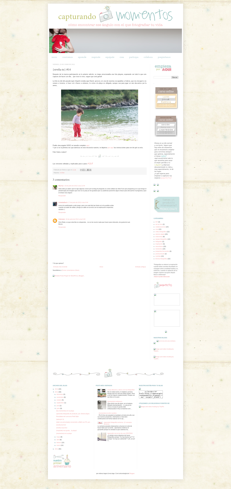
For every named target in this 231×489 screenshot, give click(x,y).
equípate (110, 57)
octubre (59, 400)
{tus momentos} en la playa (65, 411)
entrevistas (159, 236)
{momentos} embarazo (114, 401)
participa (133, 57)
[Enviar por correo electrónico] (81, 170)
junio (58, 408)
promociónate (159, 254)
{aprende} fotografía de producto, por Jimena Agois (73, 414)
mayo (59, 437)
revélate (62, 172)
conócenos (67, 57)
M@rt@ (61, 186)
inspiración (159, 244)
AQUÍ (90, 163)
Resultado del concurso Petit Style (67, 416)
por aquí (111, 147)
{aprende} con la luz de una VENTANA (120, 433)
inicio (54, 57)
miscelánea (159, 246)
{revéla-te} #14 (61, 425)
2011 (57, 449)
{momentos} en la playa (64, 433)
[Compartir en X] (86, 170)
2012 (57, 392)
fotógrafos (158, 241)
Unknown (61, 219)
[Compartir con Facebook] (88, 170)
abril (58, 440)
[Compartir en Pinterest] (90, 170)
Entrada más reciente (60, 267)
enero (59, 445)
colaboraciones (160, 227)
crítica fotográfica (161, 232)
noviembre (60, 397)
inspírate (96, 57)
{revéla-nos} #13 (61, 428)
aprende (82, 57)
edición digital (160, 234)
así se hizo (158, 224)
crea (122, 57)
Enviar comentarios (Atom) (70, 270)
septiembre (60, 403)
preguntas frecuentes (162, 251)
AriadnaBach (62, 202)
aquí (87, 145)
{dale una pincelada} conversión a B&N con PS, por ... (73, 422)
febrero (59, 442)
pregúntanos (164, 57)
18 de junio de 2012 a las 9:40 (75, 219)
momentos (158, 249)
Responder (62, 196)
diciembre (60, 394)
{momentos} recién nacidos (108, 413)
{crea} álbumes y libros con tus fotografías (121, 390)
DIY (156, 222)
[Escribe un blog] (83, 170)
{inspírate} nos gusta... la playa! (66, 430)
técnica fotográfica (161, 259)
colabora (148, 57)
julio (58, 406)
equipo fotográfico (161, 239)
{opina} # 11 (60, 419)
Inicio (101, 267)
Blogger (131, 473)
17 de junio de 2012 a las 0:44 (78, 202)
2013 (57, 389)
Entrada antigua (140, 267)
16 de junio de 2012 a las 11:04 (74, 186)
